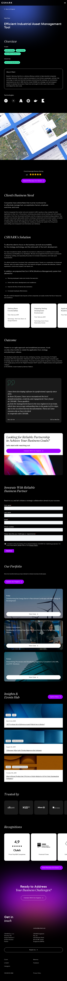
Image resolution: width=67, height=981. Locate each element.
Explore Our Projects (13, 582)
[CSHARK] (6, 3)
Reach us (32, 950)
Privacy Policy (37, 973)
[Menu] (65, 2)
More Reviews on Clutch (50, 868)
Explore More (54, 697)
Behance (35, 959)
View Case (32, 614)
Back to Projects (10, 9)
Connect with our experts (32, 451)
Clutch (6, 959)
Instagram (7, 966)
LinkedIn (6, 963)
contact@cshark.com (39, 928)
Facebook (36, 963)
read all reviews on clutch (32, 181)
